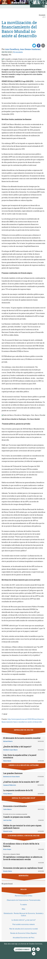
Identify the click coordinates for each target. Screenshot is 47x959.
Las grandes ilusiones (13, 773)
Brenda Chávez (7, 871)
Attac (23, 909)
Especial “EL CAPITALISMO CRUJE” (23, 798)
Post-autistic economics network (23, 924)
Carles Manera (7, 809)
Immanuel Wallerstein (9, 785)
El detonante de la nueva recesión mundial (21, 738)
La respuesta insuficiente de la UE (18, 790)
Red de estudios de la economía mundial (23, 929)
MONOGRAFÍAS (23, 875)
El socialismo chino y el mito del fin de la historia (21, 844)
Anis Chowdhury (12, 49)
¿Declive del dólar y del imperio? (17, 746)
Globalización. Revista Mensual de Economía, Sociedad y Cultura (23, 914)
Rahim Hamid (7, 761)
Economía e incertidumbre (15, 806)
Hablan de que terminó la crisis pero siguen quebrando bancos (22, 826)
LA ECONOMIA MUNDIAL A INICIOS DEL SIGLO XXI (23, 835)
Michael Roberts (8, 741)
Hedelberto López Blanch (10, 750)
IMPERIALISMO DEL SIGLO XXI (23, 730)
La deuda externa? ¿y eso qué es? (23, 920)
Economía (18, 52)
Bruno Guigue (7, 849)
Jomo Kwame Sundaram (30, 49)
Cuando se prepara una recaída (16, 817)
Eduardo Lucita (7, 831)
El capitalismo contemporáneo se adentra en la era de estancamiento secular (22, 858)
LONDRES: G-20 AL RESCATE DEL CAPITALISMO (24, 765)
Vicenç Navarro (7, 793)
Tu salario (23, 904)
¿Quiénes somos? (22, 949)
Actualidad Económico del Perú (23, 937)
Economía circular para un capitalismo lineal (23, 868)
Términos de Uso (10, 946)
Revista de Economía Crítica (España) (23, 933)
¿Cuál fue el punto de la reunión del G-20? (21, 782)
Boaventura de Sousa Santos (11, 776)
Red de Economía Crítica (23, 896)
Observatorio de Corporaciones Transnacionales (23, 900)
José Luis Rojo (7, 820)
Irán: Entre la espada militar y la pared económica (19, 756)
